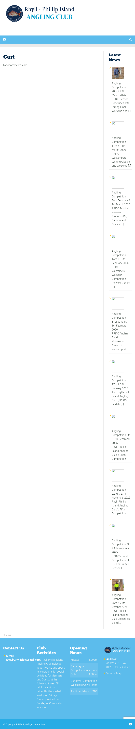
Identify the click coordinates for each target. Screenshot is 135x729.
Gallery (87, 34)
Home (34, 34)
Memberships (108, 34)
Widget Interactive (35, 724)
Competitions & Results (60, 34)
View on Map (114, 673)
